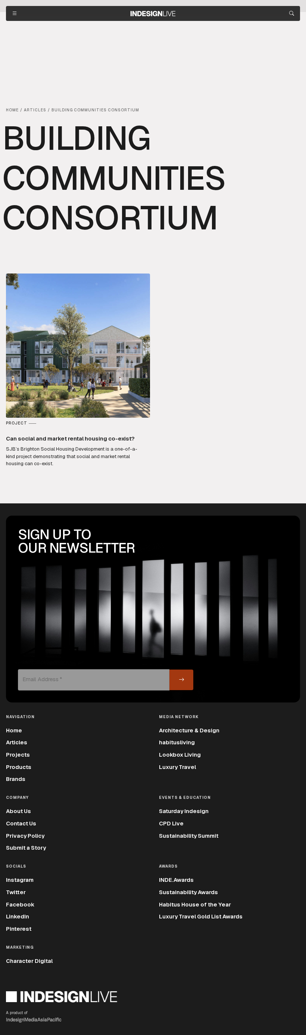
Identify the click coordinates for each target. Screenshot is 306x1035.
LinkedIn (17, 916)
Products (18, 766)
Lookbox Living (180, 754)
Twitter (16, 892)
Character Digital (29, 960)
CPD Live (171, 823)
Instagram (20, 879)
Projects (18, 754)
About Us (18, 811)
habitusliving (177, 742)
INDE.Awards (176, 879)
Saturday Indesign (184, 811)
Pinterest (18, 928)
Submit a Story (26, 847)
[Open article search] (291, 13)
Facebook (20, 904)
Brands (15, 778)
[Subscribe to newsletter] (181, 680)
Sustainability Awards (188, 892)
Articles (16, 742)
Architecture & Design (189, 730)
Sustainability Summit (188, 835)
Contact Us (21, 823)
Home (14, 730)
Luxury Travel (177, 766)
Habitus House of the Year (195, 904)
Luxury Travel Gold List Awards (201, 916)
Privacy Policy (25, 835)
